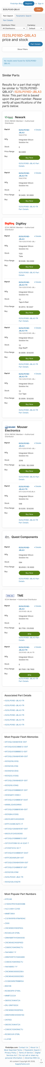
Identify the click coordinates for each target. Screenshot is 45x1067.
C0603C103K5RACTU (14, 1029)
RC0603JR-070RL (12, 1034)
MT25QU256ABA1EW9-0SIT (16, 862)
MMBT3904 (10, 914)
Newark (19, 119)
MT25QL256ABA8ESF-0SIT (16, 780)
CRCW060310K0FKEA (14, 928)
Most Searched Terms (13, 1050)
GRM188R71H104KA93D (15, 938)
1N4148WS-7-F (11, 967)
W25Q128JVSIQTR (12, 882)
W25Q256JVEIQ (11, 761)
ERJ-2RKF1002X (11, 1005)
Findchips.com (3, 3)
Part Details (35, 44)
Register (28, 3)
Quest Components (24, 537)
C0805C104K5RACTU (14, 947)
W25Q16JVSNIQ (11, 785)
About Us (34, 1047)
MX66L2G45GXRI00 (13, 805)
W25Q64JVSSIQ (11, 814)
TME (21, 597)
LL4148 (8, 1039)
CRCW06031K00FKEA (14, 1010)
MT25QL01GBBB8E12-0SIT (16, 838)
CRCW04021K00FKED (14, 942)
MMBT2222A (10, 996)
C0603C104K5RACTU (14, 962)
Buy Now (29, 158)
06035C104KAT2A (12, 1024)
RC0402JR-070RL (12, 933)
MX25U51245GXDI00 (14, 833)
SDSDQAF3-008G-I (13, 795)
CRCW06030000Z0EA (14, 971)
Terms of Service (26, 1053)
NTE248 (8, 899)
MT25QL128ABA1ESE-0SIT (16, 742)
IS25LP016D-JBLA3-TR (14, 700)
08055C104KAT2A (12, 1000)
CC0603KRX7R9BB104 (14, 981)
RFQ (29, 634)
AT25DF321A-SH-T (13, 848)
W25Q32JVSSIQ (11, 776)
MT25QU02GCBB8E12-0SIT (16, 747)
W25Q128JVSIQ (11, 766)
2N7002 (8, 1020)
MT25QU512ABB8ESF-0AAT (16, 853)
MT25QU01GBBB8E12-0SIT (16, 751)
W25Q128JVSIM (11, 872)
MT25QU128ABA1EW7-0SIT (16, 829)
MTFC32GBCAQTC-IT (14, 824)
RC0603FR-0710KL (13, 991)
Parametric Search (32, 1050)
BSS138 (8, 986)
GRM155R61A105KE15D (14, 1015)
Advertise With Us (32, 1058)
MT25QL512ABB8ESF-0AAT (16, 800)
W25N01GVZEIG (11, 771)
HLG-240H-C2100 (12, 909)
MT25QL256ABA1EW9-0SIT (16, 756)
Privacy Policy (10, 1053)
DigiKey (19, 226)
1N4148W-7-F (10, 952)
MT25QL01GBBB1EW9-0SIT (16, 809)
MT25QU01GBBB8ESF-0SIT (16, 790)
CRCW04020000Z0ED (14, 976)
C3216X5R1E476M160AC (15, 918)
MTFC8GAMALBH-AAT (14, 858)
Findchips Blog (16, 3)
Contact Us (23, 1047)
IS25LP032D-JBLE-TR (14, 877)
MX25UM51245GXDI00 (14, 819)
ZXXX (7, 923)
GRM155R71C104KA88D (15, 957)
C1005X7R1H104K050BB (15, 904)
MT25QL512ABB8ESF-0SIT (16, 867)
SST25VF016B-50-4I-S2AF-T (17, 843)
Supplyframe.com (22, 1064)
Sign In (40, 3)
